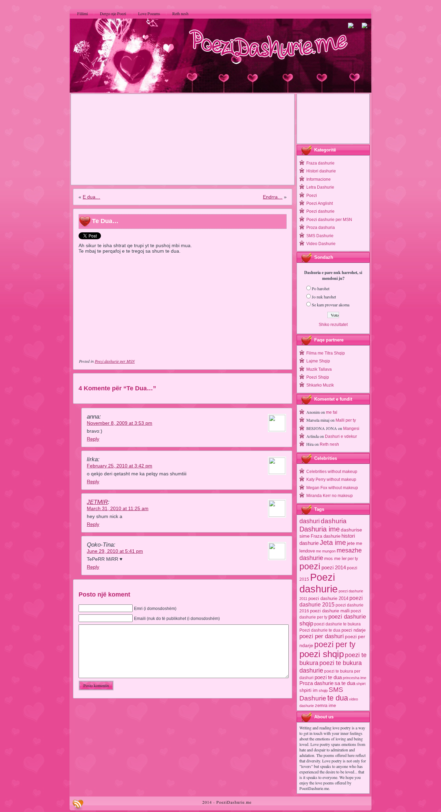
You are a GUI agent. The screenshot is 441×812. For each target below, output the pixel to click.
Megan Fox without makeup (332, 487)
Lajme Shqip (318, 361)
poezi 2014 (333, 567)
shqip (323, 690)
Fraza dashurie (320, 163)
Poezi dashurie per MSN (115, 361)
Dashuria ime (319, 529)
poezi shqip (321, 654)
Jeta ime (333, 542)
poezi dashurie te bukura (337, 624)
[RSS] (77, 804)
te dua (337, 698)
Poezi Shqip (317, 377)
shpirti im (308, 690)
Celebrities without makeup (331, 471)
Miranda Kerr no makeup (329, 495)
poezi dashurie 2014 (328, 598)
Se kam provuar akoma (330, 304)
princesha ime (354, 678)
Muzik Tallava (319, 369)
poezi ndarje (353, 630)
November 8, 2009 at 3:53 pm (119, 423)
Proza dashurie (316, 683)
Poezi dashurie (320, 211)
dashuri (309, 521)
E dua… (91, 197)
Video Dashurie (321, 243)
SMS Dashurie (320, 235)
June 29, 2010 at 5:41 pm (115, 551)
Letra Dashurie (320, 187)
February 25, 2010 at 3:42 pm (119, 465)
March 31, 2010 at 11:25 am (117, 508)
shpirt (361, 684)
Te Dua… (105, 221)
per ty (353, 558)
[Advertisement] (182, 139)
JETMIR (97, 502)
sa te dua (345, 683)
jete (351, 543)
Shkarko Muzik (320, 385)
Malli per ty (346, 420)
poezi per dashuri (321, 636)
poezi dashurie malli (330, 610)
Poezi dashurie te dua (319, 630)
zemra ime (325, 705)
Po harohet (320, 288)
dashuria (334, 521)
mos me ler (335, 558)
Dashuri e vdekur (341, 436)
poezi (309, 566)
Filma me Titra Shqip (325, 353)
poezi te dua (328, 677)
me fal (331, 412)
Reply (93, 439)
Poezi (311, 195)
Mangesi (351, 428)
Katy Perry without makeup (331, 479)
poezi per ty (335, 644)
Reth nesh (329, 444)
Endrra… (273, 197)
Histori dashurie (321, 171)
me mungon (326, 551)
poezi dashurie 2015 (331, 601)
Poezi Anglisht (319, 203)
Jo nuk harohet (324, 296)
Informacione (318, 179)
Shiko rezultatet (333, 324)
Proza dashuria (320, 227)
